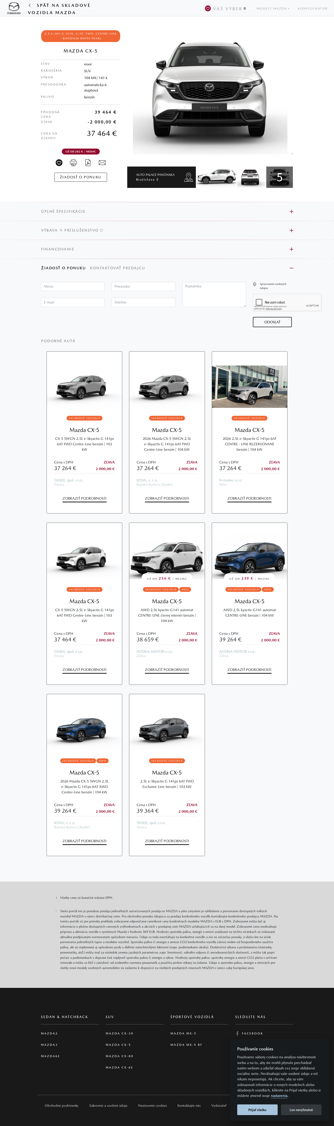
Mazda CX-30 (120, 1033)
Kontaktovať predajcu (118, 268)
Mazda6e (50, 1056)
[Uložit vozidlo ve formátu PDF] (88, 162)
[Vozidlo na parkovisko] (59, 162)
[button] (254, 284)
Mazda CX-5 (84, 430)
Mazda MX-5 (183, 1033)
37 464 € (102, 133)
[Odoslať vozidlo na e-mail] (102, 162)
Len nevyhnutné (301, 1110)
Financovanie (57, 249)
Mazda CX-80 (120, 1056)
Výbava (49, 230)
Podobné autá (58, 341)
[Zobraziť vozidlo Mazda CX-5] (84, 379)
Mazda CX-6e (119, 1067)
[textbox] (73, 286)
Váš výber (229, 8)
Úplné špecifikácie (63, 211)
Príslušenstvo (82, 230)
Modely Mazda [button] (272, 8)
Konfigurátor (313, 8)
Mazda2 (49, 1033)
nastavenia (279, 1096)
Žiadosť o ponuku (63, 268)
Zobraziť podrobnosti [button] (84, 498)
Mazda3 (49, 1044)
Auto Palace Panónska (155, 177)
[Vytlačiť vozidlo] (73, 162)
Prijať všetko (257, 1110)
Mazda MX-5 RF (186, 1044)
